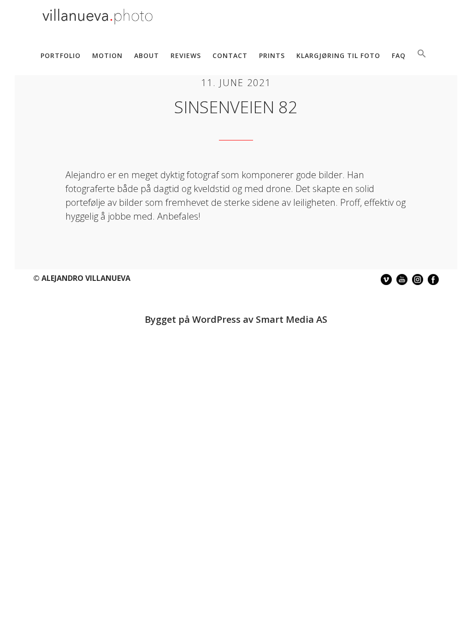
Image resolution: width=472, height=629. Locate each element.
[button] (422, 54)
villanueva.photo (97, 17)
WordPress (216, 319)
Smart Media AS (291, 319)
